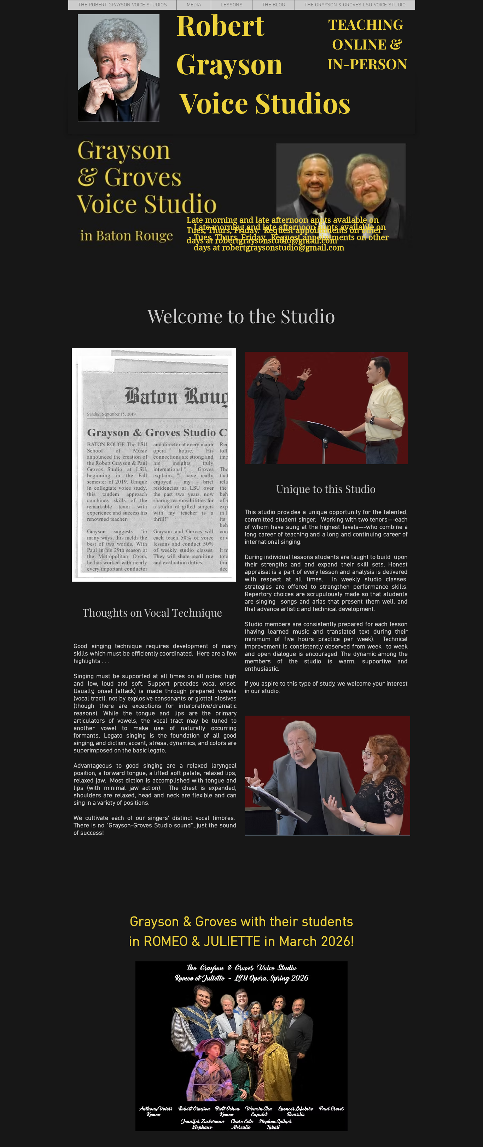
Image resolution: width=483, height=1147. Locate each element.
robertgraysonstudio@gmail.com (283, 247)
